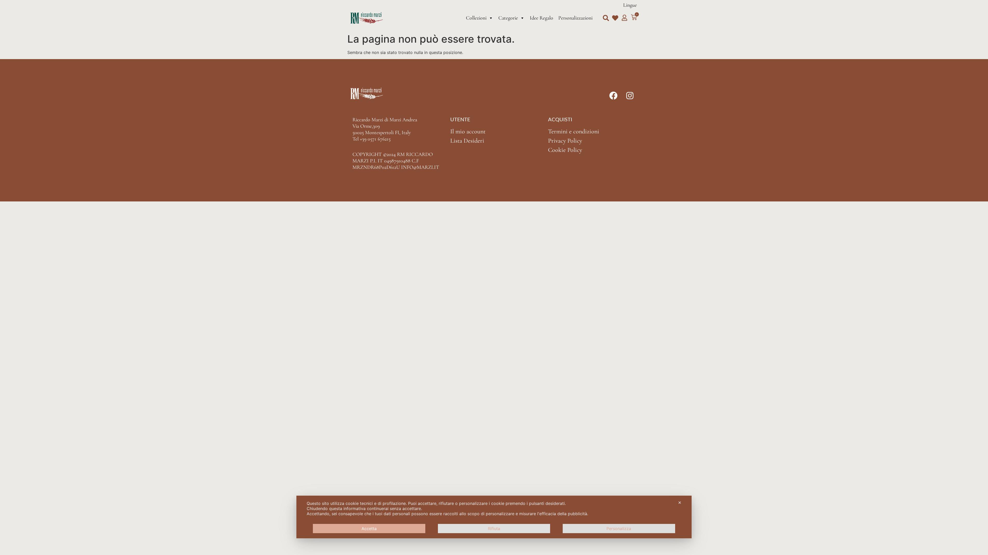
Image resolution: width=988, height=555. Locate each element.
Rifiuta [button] (494, 528)
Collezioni (476, 18)
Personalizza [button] (618, 528)
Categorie (508, 18)
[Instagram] (630, 95)
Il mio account (468, 131)
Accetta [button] (369, 528)
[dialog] (494, 517)
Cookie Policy (565, 150)
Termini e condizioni (573, 131)
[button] (606, 18)
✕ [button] (679, 502)
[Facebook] (613, 95)
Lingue (630, 5)
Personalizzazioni (575, 18)
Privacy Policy (565, 140)
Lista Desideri (467, 140)
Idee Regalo (541, 18)
